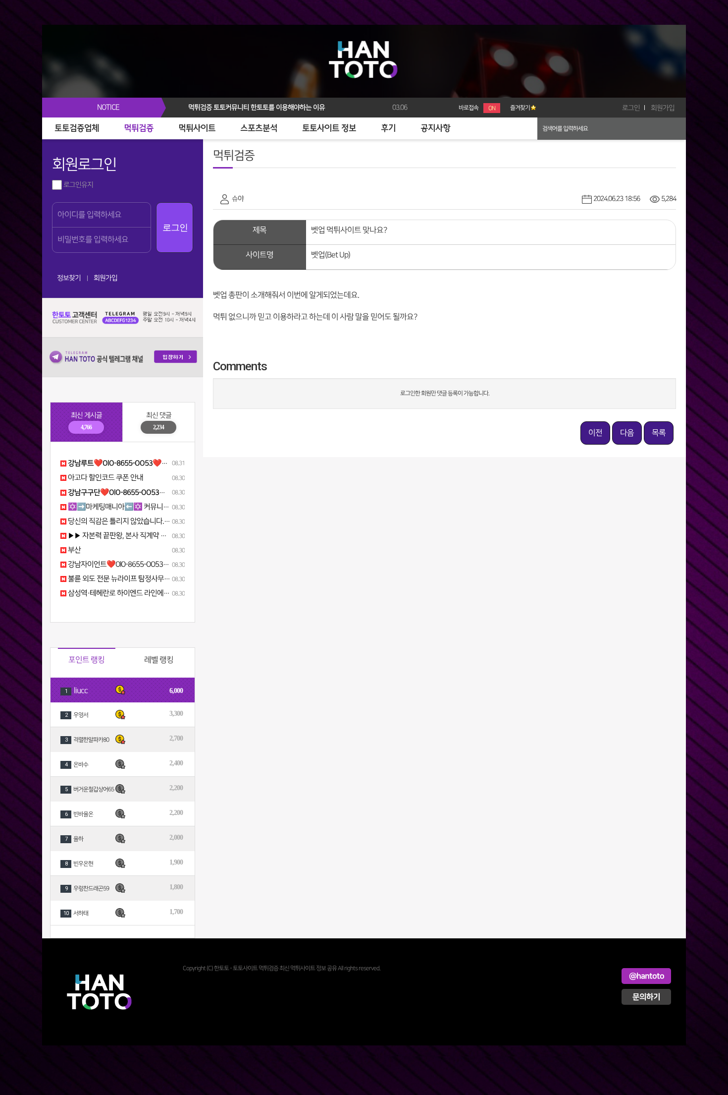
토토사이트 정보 (329, 128)
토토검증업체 (76, 128)
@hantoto (646, 976)
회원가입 (663, 108)
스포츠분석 (258, 128)
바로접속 (477, 108)
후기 (388, 128)
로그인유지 (77, 184)
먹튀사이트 (196, 128)
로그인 (631, 108)
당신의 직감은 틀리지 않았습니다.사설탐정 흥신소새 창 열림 (152, 521)
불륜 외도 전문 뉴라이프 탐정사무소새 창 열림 (132, 579)
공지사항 (435, 128)
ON (491, 108)
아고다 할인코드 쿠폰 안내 (104, 478)
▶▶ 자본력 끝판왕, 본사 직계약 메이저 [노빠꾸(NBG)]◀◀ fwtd (158, 536)
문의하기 (646, 996)
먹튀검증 (139, 128)
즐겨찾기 (520, 108)
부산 (73, 550)
